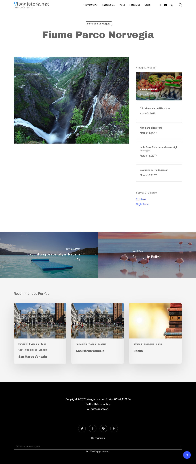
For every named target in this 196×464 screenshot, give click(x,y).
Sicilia (159, 344)
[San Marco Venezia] (40, 333)
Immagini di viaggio (98, 23)
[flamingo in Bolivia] (147, 255)
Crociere (141, 199)
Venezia (43, 350)
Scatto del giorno (27, 350)
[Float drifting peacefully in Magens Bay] (49, 255)
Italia (43, 344)
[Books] (155, 333)
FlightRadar (142, 204)
